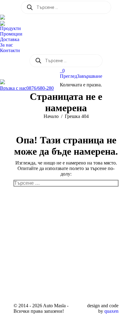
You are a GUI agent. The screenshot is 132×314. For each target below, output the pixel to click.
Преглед (68, 76)
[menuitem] (12, 28)
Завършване (89, 76)
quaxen (111, 311)
